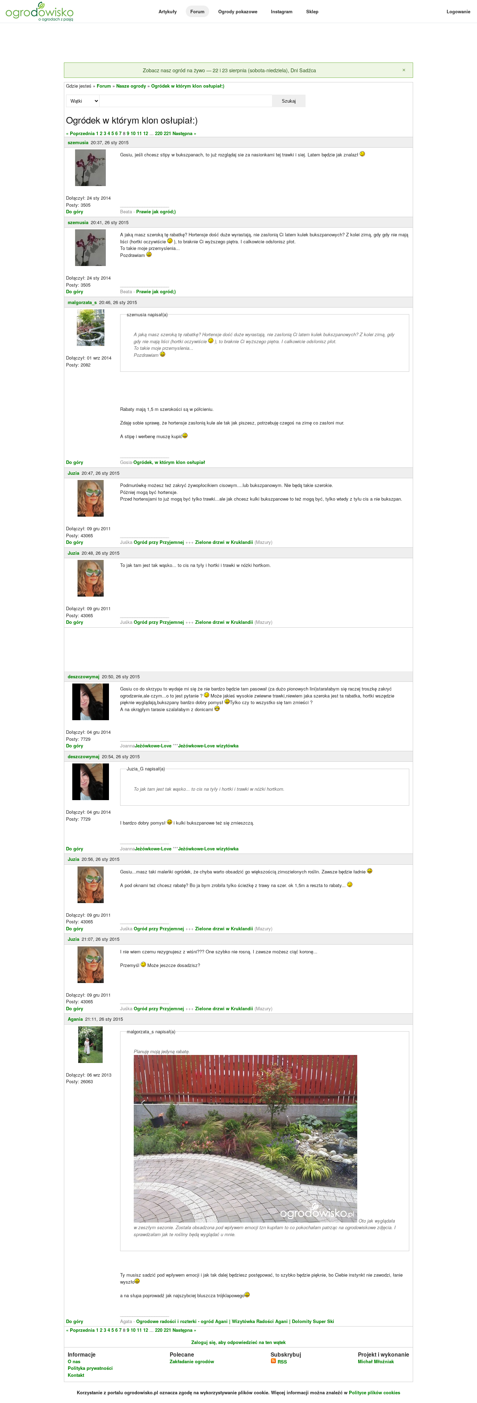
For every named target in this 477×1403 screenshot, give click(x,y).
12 (145, 133)
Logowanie (458, 11)
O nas (74, 1361)
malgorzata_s (82, 302)
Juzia (73, 473)
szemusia (78, 142)
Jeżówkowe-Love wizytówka (208, 745)
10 (133, 133)
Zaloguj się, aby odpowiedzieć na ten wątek (238, 1342)
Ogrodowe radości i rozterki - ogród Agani (181, 1321)
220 (158, 133)
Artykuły (168, 11)
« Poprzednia (80, 133)
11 (139, 133)
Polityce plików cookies (374, 1392)
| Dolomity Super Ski (311, 1321)
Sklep (312, 11)
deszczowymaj (84, 676)
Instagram (282, 11)
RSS (281, 1361)
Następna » (184, 133)
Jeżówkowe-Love (153, 745)
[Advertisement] (238, 43)
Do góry (74, 211)
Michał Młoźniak (376, 1361)
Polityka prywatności (90, 1368)
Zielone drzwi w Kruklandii (225, 542)
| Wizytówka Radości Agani (258, 1321)
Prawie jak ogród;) (156, 211)
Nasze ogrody (131, 85)
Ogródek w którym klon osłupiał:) (187, 85)
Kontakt (76, 1375)
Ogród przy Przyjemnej (159, 542)
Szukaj (289, 101)
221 (167, 133)
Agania (75, 1019)
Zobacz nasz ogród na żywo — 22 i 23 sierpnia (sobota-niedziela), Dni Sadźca (229, 70)
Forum (197, 11)
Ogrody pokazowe (237, 11)
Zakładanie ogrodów (192, 1361)
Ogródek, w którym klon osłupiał (169, 462)
